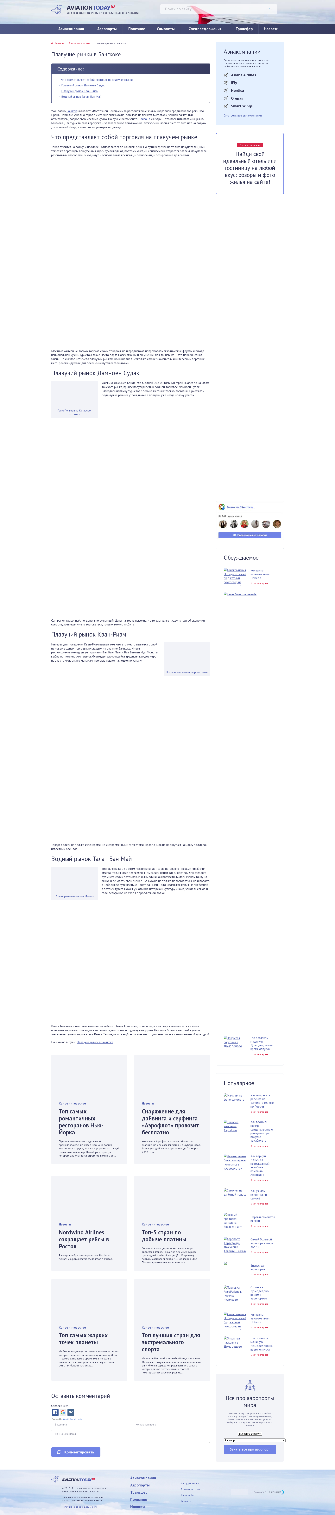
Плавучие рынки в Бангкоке (95, 1042)
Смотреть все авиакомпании (243, 115)
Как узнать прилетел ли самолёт (258, 1194)
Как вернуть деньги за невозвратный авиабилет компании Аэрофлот (259, 1165)
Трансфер (244, 28)
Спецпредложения (205, 28)
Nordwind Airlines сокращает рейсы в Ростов (84, 1239)
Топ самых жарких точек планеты (83, 1338)
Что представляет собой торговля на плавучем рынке (97, 80)
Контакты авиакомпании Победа (259, 574)
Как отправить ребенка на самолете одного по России (262, 1100)
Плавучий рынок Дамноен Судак (83, 85)
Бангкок (71, 111)
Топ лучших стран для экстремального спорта (171, 1342)
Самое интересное (79, 43)
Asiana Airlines (243, 74)
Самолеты (166, 28)
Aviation (91, 7)
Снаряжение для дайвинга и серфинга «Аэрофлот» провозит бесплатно (170, 1121)
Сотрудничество (190, 1483)
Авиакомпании (71, 28)
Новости (271, 28)
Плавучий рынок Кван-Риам (79, 91)
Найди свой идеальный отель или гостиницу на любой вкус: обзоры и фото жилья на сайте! (250, 167)
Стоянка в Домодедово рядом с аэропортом (259, 1292)
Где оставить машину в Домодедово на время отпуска (261, 1043)
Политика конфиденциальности (79, 1506)
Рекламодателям (190, 1489)
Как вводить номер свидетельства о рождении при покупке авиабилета (261, 1131)
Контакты (186, 1501)
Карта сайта (187, 1495)
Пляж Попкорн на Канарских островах (74, 412)
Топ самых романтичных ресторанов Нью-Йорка (81, 1121)
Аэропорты (107, 28)
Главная (59, 43)
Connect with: (60, 1406)
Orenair (237, 98)
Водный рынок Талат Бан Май (81, 96)
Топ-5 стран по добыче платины (164, 1235)
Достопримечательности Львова (74, 896)
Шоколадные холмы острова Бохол (187, 672)
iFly (234, 82)
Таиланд (144, 119)
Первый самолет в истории (262, 1219)
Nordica (237, 90)
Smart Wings (242, 106)
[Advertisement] (130, 336)
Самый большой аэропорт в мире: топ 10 (262, 1243)
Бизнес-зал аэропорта (257, 1267)
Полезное (136, 28)
